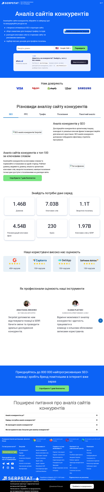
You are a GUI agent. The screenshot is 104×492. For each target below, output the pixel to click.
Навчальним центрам (25, 466)
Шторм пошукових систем (60, 468)
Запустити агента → (79, 62)
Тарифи (21, 453)
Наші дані (22, 455)
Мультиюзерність (58, 457)
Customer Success (75, 470)
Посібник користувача (76, 454)
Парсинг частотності (59, 454)
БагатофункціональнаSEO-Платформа (27, 3)
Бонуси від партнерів (93, 463)
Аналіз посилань (41, 458)
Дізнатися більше (56, 486)
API (71, 465)
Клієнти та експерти (25, 463)
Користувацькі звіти (58, 460)
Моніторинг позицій (41, 455)
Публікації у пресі (92, 466)
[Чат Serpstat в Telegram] (4, 464)
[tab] (10, 114)
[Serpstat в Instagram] (9, 468)
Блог (71, 452)
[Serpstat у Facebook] (4, 468)
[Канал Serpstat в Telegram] (13, 464)
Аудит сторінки (40, 463)
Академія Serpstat (75, 457)
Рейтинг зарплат (74, 460)
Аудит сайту (39, 461)
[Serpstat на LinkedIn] (13, 468)
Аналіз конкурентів (41, 450)
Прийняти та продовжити (82, 486)
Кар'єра (89, 468)
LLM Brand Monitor (41, 471)
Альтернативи (23, 468)
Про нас (89, 450)
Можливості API (40, 466)
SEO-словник (73, 468)
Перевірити (80, 48)
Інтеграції (55, 470)
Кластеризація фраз (42, 468)
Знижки (21, 461)
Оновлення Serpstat (25, 458)
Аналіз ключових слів (42, 453)
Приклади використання (77, 462)
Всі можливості (23, 450)
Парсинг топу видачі (59, 452)
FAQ (71, 473)
